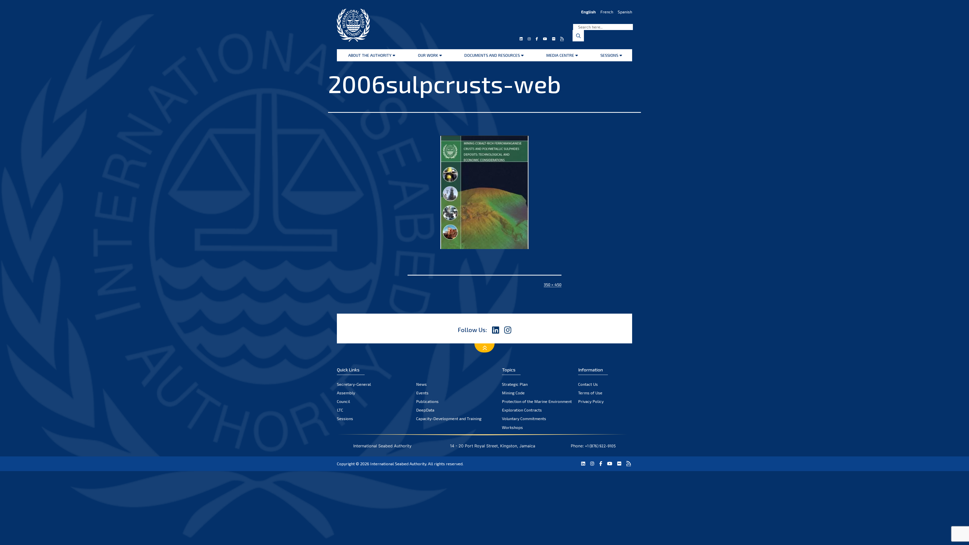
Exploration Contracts (522, 409)
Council (343, 401)
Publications (427, 401)
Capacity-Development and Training (448, 418)
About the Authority (369, 55)
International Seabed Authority (398, 463)
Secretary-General (354, 384)
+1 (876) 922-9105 (600, 446)
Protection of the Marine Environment (537, 401)
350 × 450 (552, 284)
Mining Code (513, 392)
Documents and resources (492, 55)
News (421, 384)
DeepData (425, 409)
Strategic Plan (515, 384)
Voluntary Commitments (524, 418)
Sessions (609, 55)
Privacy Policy (591, 401)
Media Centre (560, 55)
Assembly (346, 392)
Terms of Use (590, 392)
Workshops (512, 427)
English (588, 11)
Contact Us (588, 384)
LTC (340, 409)
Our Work (428, 55)
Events (422, 392)
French (606, 11)
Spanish (625, 11)
